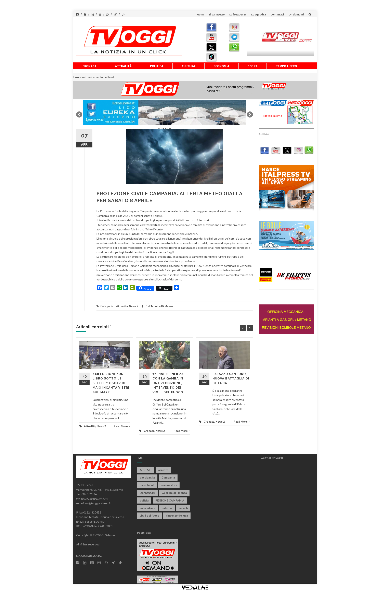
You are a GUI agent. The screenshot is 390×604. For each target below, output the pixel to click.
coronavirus (169, 485)
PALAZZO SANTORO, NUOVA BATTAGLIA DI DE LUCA (230, 378)
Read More (121, 426)
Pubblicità (144, 532)
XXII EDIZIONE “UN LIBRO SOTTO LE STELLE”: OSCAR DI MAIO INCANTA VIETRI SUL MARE (111, 383)
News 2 (133, 306)
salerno (167, 508)
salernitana (147, 508)
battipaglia (147, 477)
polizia (144, 500)
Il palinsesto (217, 14)
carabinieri (147, 485)
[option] (164, 112)
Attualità (123, 66)
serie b (183, 508)
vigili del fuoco (149, 515)
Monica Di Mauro (162, 306)
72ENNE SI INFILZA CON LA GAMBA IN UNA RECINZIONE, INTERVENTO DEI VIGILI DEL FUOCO (168, 383)
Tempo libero (286, 66)
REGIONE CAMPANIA (169, 500)
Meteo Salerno (272, 115)
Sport (252, 66)
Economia (221, 66)
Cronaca (89, 66)
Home (201, 14)
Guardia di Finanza (174, 492)
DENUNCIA (147, 492)
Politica (156, 66)
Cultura (188, 66)
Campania (168, 477)
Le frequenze (238, 14)
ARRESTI (146, 470)
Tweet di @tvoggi (271, 457)
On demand (296, 14)
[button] (79, 114)
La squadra (258, 14)
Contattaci (277, 14)
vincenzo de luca (177, 515)
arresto (163, 470)
